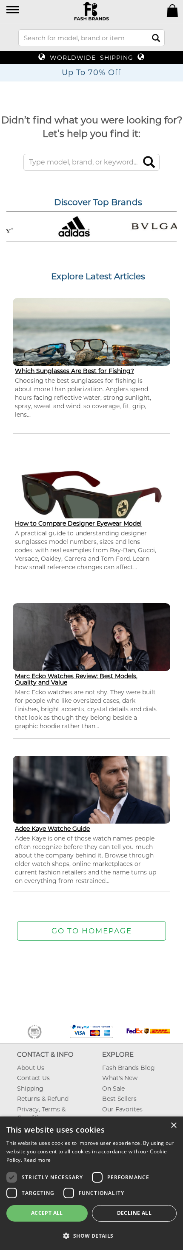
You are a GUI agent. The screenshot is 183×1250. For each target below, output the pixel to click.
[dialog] (91, 1183)
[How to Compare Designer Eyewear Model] (91, 498)
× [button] (173, 1125)
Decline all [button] (134, 1213)
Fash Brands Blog (128, 1068)
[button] (13, 10)
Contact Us (33, 1078)
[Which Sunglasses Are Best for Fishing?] (91, 341)
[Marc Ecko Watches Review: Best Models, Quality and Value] (91, 647)
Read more (37, 1160)
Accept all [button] (47, 1213)
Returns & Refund (42, 1098)
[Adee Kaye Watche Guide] (91, 799)
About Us (30, 1068)
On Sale (113, 1088)
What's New (119, 1078)
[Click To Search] (156, 38)
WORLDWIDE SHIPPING (91, 57)
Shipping (30, 1088)
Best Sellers (119, 1098)
